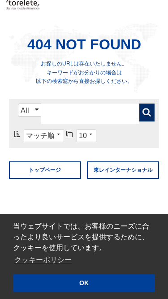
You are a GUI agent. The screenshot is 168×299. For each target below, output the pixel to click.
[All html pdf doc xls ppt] (29, 114)
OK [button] (84, 282)
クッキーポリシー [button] (43, 260)
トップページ (45, 170)
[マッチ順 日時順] (38, 135)
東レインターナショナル (123, 170)
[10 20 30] (81, 135)
